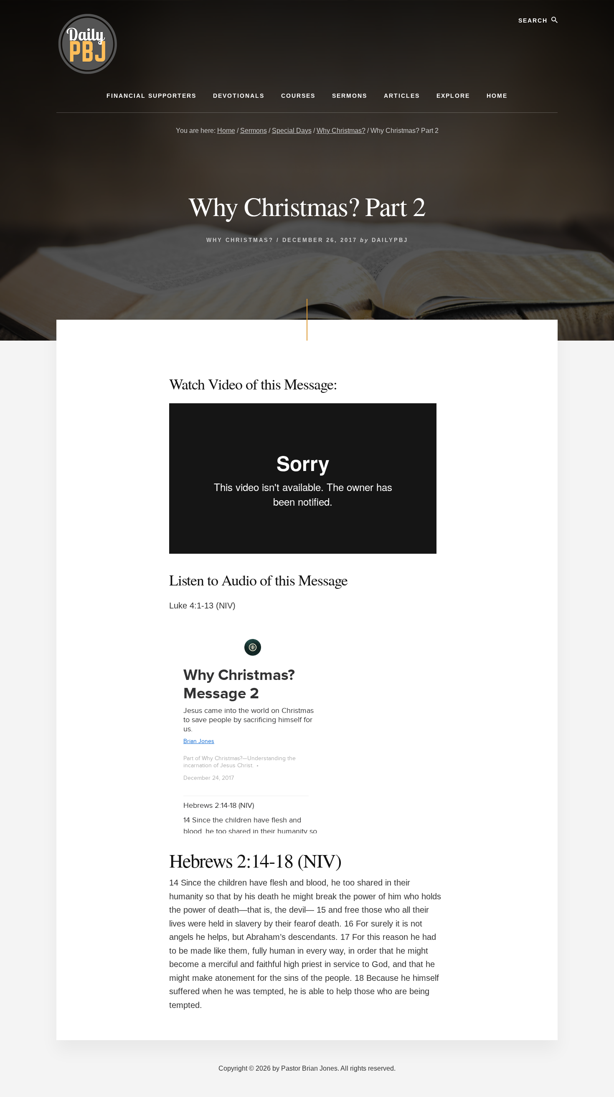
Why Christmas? (240, 240)
